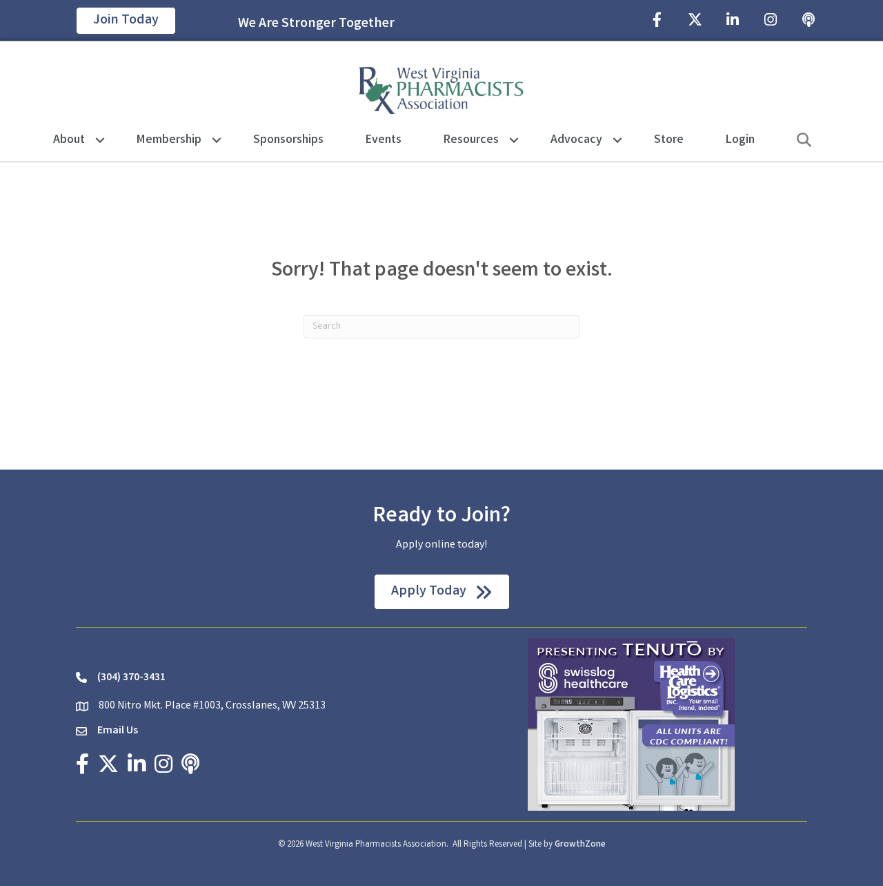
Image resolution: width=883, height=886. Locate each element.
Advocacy (576, 140)
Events (383, 140)
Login (740, 140)
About (69, 140)
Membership (169, 140)
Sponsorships (288, 140)
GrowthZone (580, 844)
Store (669, 140)
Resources (471, 140)
